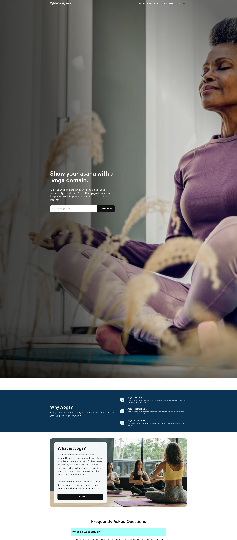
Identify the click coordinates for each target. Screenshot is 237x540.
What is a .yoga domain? (86, 532)
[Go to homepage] (62, 3)
